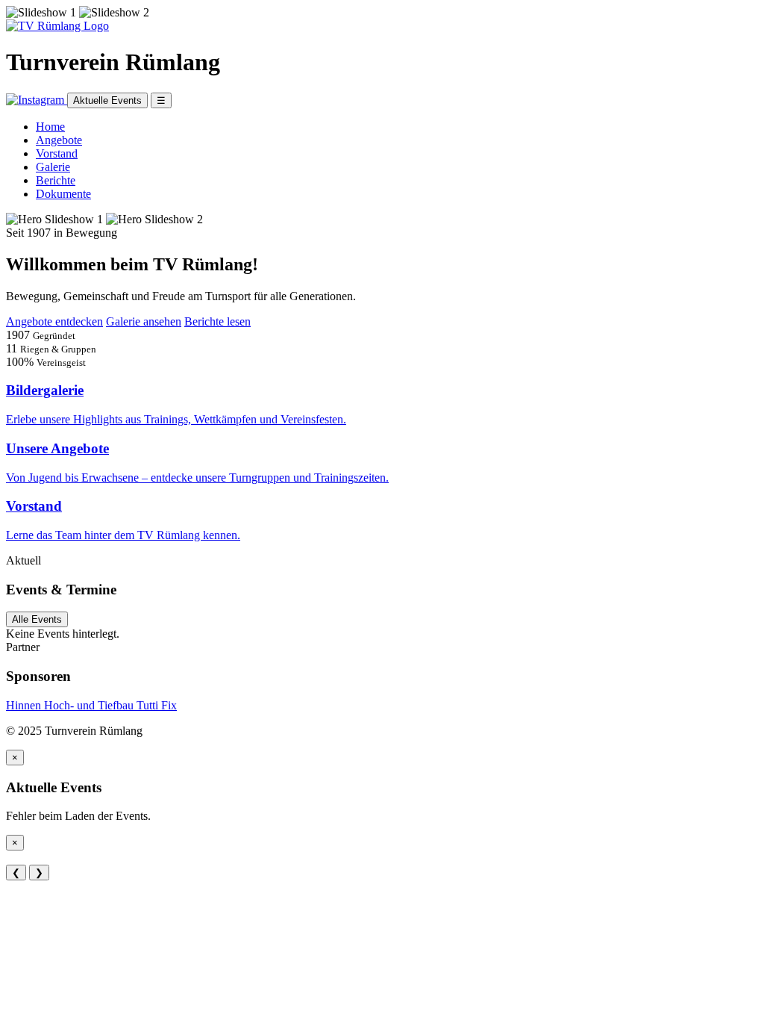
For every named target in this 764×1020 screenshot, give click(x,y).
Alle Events (37, 619)
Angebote (59, 140)
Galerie (53, 167)
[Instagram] (36, 99)
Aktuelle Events (107, 100)
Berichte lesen (217, 321)
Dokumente (63, 193)
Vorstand (57, 153)
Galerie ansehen (143, 321)
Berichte (55, 180)
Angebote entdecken (54, 321)
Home (50, 126)
